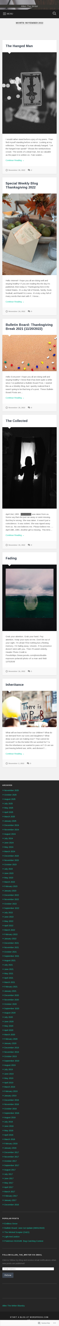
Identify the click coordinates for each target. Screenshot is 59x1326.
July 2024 (8, 838)
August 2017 (10, 1170)
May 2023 (8, 877)
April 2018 (8, 1135)
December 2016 (11, 1204)
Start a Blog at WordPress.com (29, 1317)
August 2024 (10, 834)
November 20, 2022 (17, 408)
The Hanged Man (19, 46)
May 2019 (8, 1078)
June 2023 (8, 873)
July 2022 (8, 912)
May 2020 (8, 1026)
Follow (8, 1275)
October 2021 (10, 952)
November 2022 (11, 899)
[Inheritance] (29, 709)
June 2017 (8, 1178)
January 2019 (10, 1095)
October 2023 (10, 864)
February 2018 (10, 1143)
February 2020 (10, 1039)
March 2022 (9, 930)
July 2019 (8, 1069)
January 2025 (10, 821)
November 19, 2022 (17, 545)
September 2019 (11, 1061)
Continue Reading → (15, 160)
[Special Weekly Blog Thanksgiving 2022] (29, 234)
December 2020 (11, 995)
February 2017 (10, 1196)
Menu (10, 14)
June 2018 (8, 1126)
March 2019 (9, 1087)
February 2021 (10, 986)
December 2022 (11, 895)
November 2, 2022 (16, 763)
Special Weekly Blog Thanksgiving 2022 (22, 185)
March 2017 (9, 1191)
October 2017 (10, 1161)
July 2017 (8, 1174)
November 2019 (11, 1052)
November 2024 (11, 829)
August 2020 (10, 1013)
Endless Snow (10, 1223)
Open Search (54, 14)
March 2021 (9, 982)
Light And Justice (11, 1236)
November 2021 (11, 947)
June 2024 (8, 842)
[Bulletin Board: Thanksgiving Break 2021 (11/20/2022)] (29, 353)
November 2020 (11, 999)
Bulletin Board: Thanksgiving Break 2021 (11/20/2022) (29, 327)
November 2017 (11, 1157)
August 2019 (10, 1065)
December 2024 (11, 825)
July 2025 (8, 803)
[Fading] (29, 598)
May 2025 (8, 808)
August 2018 (10, 1117)
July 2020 (8, 1017)
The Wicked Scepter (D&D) (16, 1232)
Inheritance (15, 684)
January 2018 (10, 1148)
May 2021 (8, 973)
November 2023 (11, 860)
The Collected (17, 421)
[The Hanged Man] (29, 93)
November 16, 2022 (17, 671)
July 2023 (8, 869)
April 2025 (8, 812)
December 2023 (11, 856)
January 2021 (10, 991)
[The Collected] (29, 468)
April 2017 (8, 1187)
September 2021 (11, 956)
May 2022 (8, 921)
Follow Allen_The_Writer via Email (22, 1255)
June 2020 (8, 1021)
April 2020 (8, 1030)
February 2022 (10, 934)
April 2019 (8, 1082)
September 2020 (11, 1008)
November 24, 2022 (17, 311)
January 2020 (10, 1043)
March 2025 (9, 816)
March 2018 (9, 1139)
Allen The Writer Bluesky (13, 1305)
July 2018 (8, 1122)
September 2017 (11, 1165)
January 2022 (10, 938)
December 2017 (11, 1152)
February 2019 (10, 1091)
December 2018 (11, 1100)
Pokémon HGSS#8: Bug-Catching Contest (23, 1241)
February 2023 (10, 886)
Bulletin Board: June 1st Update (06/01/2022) (24, 1228)
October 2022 (10, 904)
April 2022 (8, 925)
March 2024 (9, 851)
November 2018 (11, 1104)
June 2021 (8, 969)
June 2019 (8, 1074)
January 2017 (10, 1200)
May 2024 (8, 847)
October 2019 (10, 1056)
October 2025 (10, 795)
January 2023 (10, 890)
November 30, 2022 (17, 170)
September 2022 (11, 908)
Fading (12, 558)
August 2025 (10, 799)
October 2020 (10, 1004)
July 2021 (8, 965)
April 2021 (8, 978)
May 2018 (8, 1130)
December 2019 (11, 1047)
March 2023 (9, 882)
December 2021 (11, 943)
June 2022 (8, 917)
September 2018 (11, 1113)
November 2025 (11, 790)
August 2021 (10, 960)
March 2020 (9, 1034)
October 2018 (10, 1108)
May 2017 (8, 1183)
